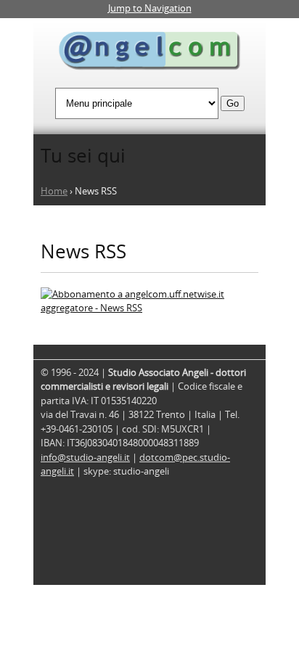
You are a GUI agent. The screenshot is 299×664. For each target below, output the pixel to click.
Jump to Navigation (150, 8)
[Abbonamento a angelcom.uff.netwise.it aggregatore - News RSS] (149, 307)
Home (54, 190)
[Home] (149, 52)
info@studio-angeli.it (85, 457)
